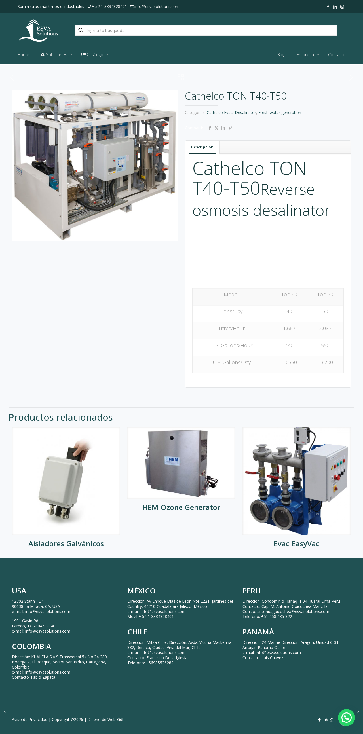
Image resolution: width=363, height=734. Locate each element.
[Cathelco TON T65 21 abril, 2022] (358, 711)
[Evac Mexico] (38, 30)
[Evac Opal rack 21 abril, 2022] (5, 711)
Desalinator (245, 112)
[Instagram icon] (342, 6)
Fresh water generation (279, 112)
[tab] (202, 147)
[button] (346, 717)
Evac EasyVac (297, 543)
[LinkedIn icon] (335, 6)
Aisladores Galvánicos (66, 543)
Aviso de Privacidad (29, 719)
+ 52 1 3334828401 (109, 6)
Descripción (202, 146)
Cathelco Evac (220, 112)
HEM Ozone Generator (181, 507)
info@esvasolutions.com (157, 6)
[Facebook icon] (328, 6)
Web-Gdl (115, 719)
